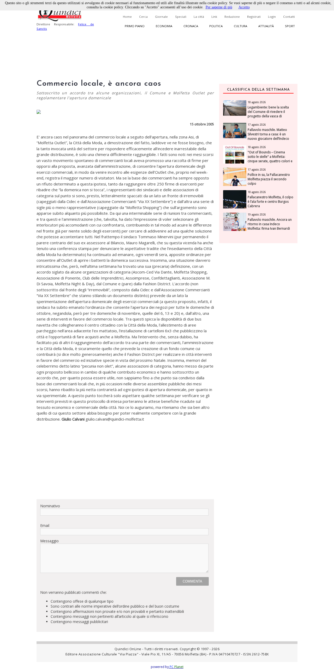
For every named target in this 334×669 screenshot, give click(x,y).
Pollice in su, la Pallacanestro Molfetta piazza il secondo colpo (269, 179)
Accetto (244, 7)
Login (272, 17)
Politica (216, 26)
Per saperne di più (219, 7)
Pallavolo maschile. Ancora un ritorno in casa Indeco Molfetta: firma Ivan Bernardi (270, 224)
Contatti (289, 17)
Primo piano (135, 26)
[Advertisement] (125, 458)
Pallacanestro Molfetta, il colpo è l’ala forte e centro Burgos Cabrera (270, 201)
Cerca (143, 17)
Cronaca (190, 26)
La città (199, 17)
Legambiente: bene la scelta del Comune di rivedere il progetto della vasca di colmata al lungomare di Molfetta (268, 116)
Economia (164, 26)
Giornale (161, 17)
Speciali (180, 17)
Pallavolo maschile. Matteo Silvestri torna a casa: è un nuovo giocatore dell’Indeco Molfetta (268, 136)
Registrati (254, 17)
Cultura (240, 26)
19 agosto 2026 (257, 214)
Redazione (232, 17)
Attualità (266, 26)
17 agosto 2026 (257, 124)
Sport (290, 26)
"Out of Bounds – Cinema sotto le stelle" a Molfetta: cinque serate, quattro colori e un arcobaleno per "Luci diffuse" (270, 161)
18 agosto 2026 (257, 102)
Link (214, 17)
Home (127, 17)
